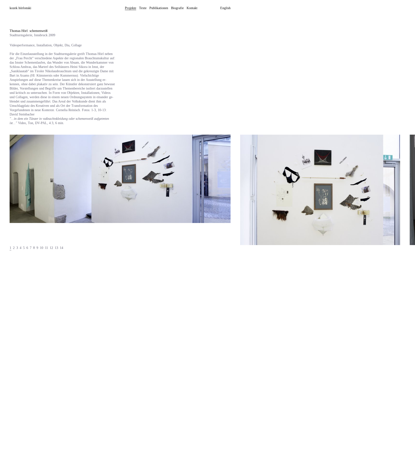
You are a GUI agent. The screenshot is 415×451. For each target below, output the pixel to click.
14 (61, 248)
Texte (142, 8)
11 (46, 248)
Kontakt (192, 8)
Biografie (177, 8)
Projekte (130, 8)
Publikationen (158, 8)
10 (41, 248)
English (225, 8)
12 (51, 248)
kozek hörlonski (20, 8)
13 (56, 248)
